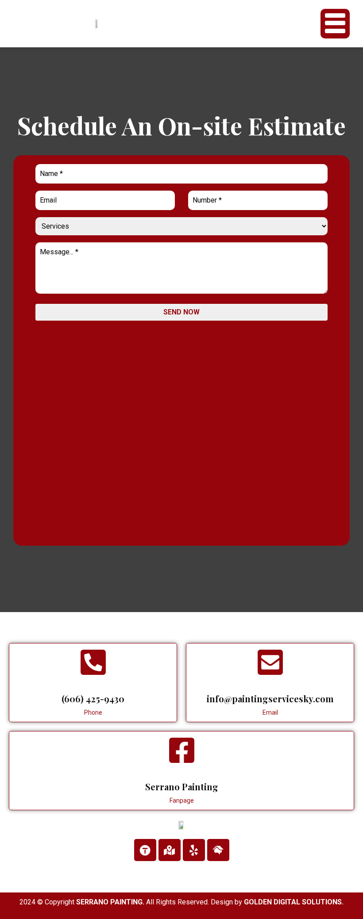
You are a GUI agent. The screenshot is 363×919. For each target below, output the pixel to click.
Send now (181, 312)
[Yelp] (194, 850)
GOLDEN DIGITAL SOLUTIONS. (294, 902)
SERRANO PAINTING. (110, 902)
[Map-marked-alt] (169, 850)
